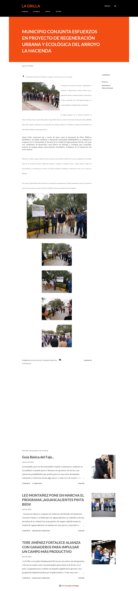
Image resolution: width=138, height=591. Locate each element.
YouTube (58, 11)
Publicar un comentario (41, 531)
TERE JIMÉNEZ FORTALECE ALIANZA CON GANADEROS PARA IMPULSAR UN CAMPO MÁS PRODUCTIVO (51, 547)
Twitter (47, 11)
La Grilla (31, 6)
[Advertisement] (54, 426)
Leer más (81, 483)
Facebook (25, 11)
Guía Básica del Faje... (38, 457)
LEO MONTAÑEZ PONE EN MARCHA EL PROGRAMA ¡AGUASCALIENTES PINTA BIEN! (53, 499)
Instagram (36, 11)
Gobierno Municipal (107, 88)
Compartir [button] (106, 75)
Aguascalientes (106, 85)
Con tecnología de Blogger (70, 586)
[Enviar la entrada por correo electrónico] (60, 360)
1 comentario (37, 483)
